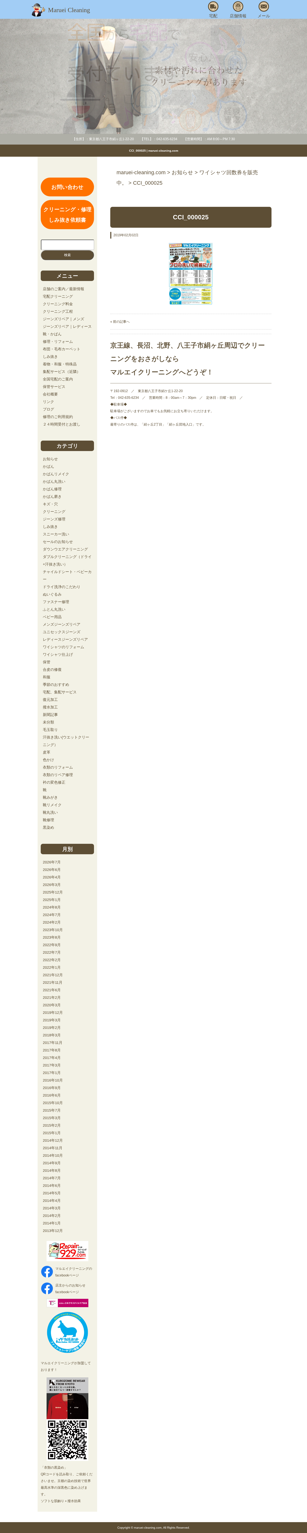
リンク (48, 402)
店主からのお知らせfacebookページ (70, 1289)
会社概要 (50, 394)
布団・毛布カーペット (61, 349)
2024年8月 (52, 907)
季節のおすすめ (56, 685)
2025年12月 (53, 892)
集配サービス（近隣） (61, 372)
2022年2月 (52, 960)
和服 (46, 677)
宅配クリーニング (58, 296)
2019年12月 (53, 1013)
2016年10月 (53, 1080)
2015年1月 (52, 1133)
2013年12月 (53, 1231)
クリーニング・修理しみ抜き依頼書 (67, 214)
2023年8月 (52, 937)
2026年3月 (52, 885)
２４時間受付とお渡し (61, 424)
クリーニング (54, 512)
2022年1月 (52, 967)
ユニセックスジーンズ (61, 632)
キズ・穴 (50, 504)
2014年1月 (52, 1223)
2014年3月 (52, 1208)
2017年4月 (52, 1058)
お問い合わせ (67, 187)
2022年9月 (52, 945)
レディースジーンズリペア (65, 639)
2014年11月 (52, 1148)
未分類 (48, 722)
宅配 (213, 16)
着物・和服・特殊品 (60, 364)
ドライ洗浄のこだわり (61, 587)
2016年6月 (52, 1095)
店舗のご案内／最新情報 (63, 289)
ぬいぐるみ (52, 594)
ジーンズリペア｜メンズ (63, 319)
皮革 (46, 752)
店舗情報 (238, 16)
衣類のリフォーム (58, 767)
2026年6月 (52, 870)
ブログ (48, 409)
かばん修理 (52, 489)
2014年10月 (53, 1155)
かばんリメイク (56, 474)
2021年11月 (52, 982)
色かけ (48, 760)
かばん (48, 466)
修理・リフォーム (58, 341)
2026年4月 (52, 877)
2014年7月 (52, 1178)
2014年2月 (52, 1216)
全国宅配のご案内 (58, 379)
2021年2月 (52, 997)
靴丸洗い (50, 812)
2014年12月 (53, 1140)
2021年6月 (52, 990)
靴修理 (48, 820)
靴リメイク (52, 805)
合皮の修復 (52, 669)
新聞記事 (50, 715)
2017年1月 (52, 1073)
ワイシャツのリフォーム (63, 647)
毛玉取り (50, 730)
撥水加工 (50, 707)
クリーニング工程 (58, 311)
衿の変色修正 (54, 782)
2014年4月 (52, 1201)
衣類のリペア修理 (58, 775)
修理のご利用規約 (58, 417)
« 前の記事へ (120, 321)
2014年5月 (52, 1193)
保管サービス (54, 387)
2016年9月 (52, 1088)
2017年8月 (52, 1050)
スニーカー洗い (56, 534)
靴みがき (50, 797)
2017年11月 (52, 1043)
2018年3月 (52, 1035)
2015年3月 (52, 1118)
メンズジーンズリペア (61, 624)
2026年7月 (52, 862)
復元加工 (50, 700)
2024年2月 (52, 922)
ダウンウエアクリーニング (65, 549)
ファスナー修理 (56, 602)
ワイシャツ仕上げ (58, 654)
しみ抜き (50, 357)
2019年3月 (52, 1020)
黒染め (48, 827)
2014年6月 (52, 1185)
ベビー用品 (52, 617)
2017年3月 (52, 1065)
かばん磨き (52, 496)
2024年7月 (52, 915)
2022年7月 (52, 952)
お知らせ (50, 459)
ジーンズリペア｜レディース (67, 326)
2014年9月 (52, 1163)
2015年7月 (52, 1110)
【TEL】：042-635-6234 (158, 139)
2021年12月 (53, 975)
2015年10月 (53, 1103)
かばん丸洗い (54, 481)
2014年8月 (52, 1170)
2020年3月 (52, 1005)
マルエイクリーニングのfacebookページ (73, 1272)
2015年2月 (52, 1125)
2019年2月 (52, 1028)
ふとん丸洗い (54, 609)
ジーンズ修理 (54, 519)
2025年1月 (52, 900)
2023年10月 (53, 930)
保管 (46, 662)
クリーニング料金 (58, 304)
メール (264, 16)
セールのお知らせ (58, 542)
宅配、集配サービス (60, 692)
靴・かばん (52, 334)
